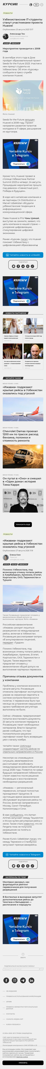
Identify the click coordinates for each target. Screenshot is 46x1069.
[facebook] (6, 980)
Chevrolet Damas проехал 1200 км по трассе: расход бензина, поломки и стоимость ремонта (20, 436)
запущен (30, 119)
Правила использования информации (23, 996)
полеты (6, 564)
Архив (9, 1002)
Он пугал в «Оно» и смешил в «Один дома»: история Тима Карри (22, 481)
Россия (14, 564)
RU (36, 5)
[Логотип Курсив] (10, 4)
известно (29, 824)
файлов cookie (22, 1057)
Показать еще (23, 524)
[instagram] (14, 980)
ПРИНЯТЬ (23, 1063)
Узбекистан (15, 43)
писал (24, 239)
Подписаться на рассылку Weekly (19, 966)
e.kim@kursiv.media (17, 559)
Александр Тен (17, 34)
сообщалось (16, 815)
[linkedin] (31, 980)
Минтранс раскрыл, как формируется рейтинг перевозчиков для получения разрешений (20, 886)
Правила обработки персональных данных (22, 1007)
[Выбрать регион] (30, 4)
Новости (7, 13)
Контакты (10, 1014)
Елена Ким (15, 555)
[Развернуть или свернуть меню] (41, 4)
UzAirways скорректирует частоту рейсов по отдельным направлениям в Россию (23, 749)
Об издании (11, 991)
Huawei (6, 43)
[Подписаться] (41, 969)
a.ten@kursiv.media (17, 38)
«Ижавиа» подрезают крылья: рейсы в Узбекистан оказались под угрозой (22, 390)
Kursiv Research (13, 1024)
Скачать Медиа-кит (14, 1019)
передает (8, 642)
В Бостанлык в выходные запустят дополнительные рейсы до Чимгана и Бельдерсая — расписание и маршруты (22, 901)
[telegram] (23, 980)
